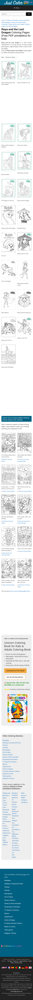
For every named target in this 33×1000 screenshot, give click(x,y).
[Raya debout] (8, 309)
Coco (4, 807)
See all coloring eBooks (15, 677)
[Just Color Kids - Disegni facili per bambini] (19, 967)
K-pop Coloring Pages (25, 551)
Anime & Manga (8, 769)
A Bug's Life (6, 793)
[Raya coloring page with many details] (8, 79)
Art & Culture (7, 752)
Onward (14, 802)
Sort (2, 57)
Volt (13, 855)
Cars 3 (5, 805)
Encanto (5, 812)
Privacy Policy (18, 962)
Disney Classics (8, 754)
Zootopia (24, 800)
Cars (4, 800)
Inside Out (6, 830)
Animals (5, 747)
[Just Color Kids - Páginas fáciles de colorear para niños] (12, 967)
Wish (22, 793)
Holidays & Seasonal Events (12, 743)
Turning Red (16, 850)
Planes (14, 804)
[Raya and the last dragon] (8, 224)
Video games (7, 776)
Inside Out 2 (6, 833)
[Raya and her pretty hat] (24, 309)
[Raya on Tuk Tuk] (24, 334)
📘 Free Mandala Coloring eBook (11, 946)
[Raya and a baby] (24, 141)
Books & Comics (8, 773)
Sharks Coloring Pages (25, 491)
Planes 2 (14, 807)
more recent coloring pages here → (20, 591)
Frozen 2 (5, 828)
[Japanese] (30, 967)
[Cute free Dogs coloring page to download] (8, 578)
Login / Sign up (28, 2)
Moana (5, 844)
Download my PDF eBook (15, 671)
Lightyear (6, 835)
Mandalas (6, 740)
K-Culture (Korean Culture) (11, 771)
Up (13, 852)
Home (3, 20)
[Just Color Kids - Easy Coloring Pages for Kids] (4, 967)
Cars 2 (5, 802)
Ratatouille (15, 816)
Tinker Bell (15, 840)
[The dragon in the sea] (8, 197)
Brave (4, 798)
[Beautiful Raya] (24, 224)
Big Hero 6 (6, 795)
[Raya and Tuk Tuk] (8, 336)
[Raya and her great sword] (24, 279)
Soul (13, 818)
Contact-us (15, 961)
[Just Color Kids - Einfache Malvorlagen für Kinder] (23, 967)
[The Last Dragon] (8, 277)
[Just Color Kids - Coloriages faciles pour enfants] (9, 967)
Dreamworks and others (10, 759)
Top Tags (9, 961)
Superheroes (7, 766)
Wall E (14, 857)
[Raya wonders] (8, 171)
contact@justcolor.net (16, 991)
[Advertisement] (16, 105)
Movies (5, 764)
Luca (4, 838)
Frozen (5, 826)
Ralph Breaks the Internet (15, 811)
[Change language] (31, 2)
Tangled (14, 820)
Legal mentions (23, 961)
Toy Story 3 (15, 845)
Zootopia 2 (24, 802)
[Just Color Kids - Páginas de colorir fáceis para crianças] (16, 967)
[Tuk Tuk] (8, 252)
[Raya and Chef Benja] (8, 363)
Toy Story (15, 843)
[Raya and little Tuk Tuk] (24, 79)
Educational (6, 750)
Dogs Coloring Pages (9, 585)
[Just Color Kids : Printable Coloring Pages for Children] (16, 2)
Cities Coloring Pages (9, 491)
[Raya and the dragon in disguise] (8, 141)
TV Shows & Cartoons (10, 762)
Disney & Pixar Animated (10, 757)
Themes (5, 745)
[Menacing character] (24, 169)
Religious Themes (8, 778)
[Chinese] (26, 967)
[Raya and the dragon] (24, 197)
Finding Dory (7, 814)
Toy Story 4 (15, 848)
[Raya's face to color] (24, 250)
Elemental (6, 810)
